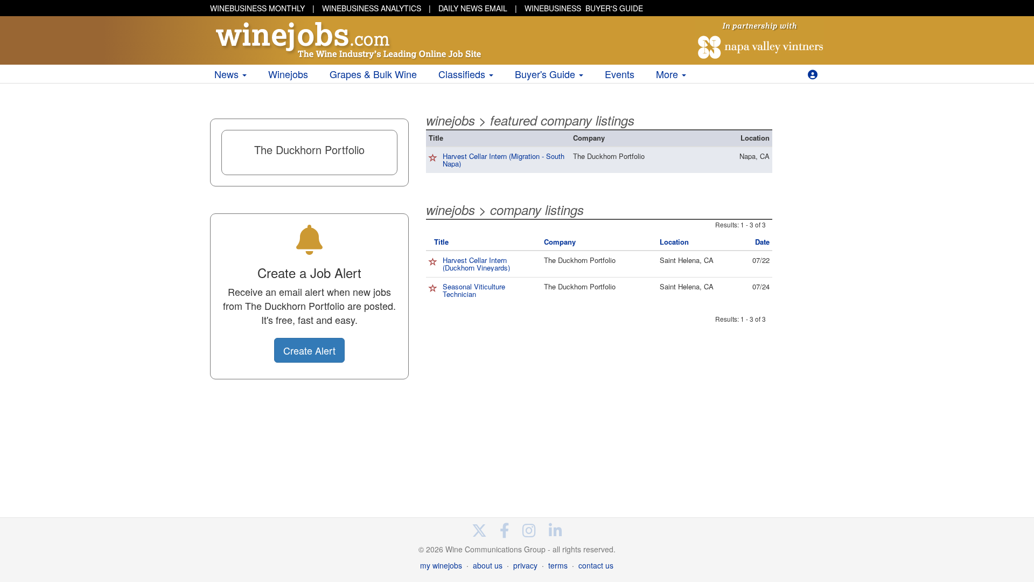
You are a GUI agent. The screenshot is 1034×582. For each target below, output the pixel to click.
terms (558, 565)
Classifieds (463, 74)
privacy (525, 565)
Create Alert (309, 350)
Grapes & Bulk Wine (373, 74)
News (227, 74)
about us (487, 565)
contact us (595, 565)
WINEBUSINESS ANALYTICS (371, 8)
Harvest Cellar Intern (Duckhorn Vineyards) (476, 264)
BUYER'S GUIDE (584, 8)
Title (441, 242)
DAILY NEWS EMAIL (472, 8)
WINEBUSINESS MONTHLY (257, 8)
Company (560, 242)
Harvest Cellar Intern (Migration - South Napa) (503, 160)
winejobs (450, 120)
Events (619, 74)
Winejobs (288, 74)
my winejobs (441, 565)
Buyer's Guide (546, 74)
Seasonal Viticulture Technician (474, 290)
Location (674, 242)
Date (762, 242)
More (668, 74)
